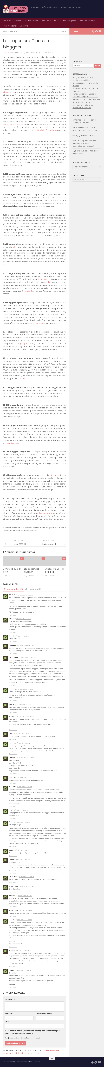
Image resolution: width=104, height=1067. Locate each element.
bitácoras (7, 92)
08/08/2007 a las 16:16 (24, 970)
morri (9, 52)
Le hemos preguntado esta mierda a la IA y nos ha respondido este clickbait (85, 143)
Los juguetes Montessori (84, 135)
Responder (13, 615)
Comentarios (14, 589)
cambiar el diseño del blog (44, 130)
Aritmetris (24, 26)
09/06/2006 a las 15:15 (25, 896)
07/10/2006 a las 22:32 (24, 920)
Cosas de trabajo (87, 20)
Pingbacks (34, 589)
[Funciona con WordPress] (14, 1062)
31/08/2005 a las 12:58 (21, 810)
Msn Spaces (12, 443)
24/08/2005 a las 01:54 (26, 646)
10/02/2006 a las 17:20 (23, 860)
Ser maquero (44, 279)
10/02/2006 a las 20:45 (26, 877)
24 (65, 31)
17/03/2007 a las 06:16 (22, 951)
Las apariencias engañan (31, 570)
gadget (23, 343)
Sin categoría (10, 31)
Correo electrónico (44, 1013)
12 (65, 558)
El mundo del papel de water (85, 96)
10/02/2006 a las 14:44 (22, 850)
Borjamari (55, 475)
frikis (14, 247)
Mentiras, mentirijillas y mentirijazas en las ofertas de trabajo (85, 83)
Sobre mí (7, 20)
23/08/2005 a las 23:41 (22, 636)
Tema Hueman (34, 1062)
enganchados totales (13, 124)
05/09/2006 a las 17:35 (27, 910)
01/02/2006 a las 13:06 (24, 822)
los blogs (40, 323)
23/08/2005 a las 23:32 (23, 619)
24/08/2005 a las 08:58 (25, 689)
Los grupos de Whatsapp (83, 77)
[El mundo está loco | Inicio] (15, 9)
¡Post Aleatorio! (10, 26)
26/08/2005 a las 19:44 (24, 787)
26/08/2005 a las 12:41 (27, 777)
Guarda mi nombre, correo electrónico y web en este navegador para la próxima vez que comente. (33, 1032)
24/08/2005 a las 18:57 (21, 734)
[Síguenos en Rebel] (93, 31)
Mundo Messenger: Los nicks (84, 94)
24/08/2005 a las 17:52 (27, 717)
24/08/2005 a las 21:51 (22, 743)
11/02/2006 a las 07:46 (27, 886)
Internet (17, 20)
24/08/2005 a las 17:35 (23, 704)
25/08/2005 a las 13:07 (26, 758)
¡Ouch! (26, 378)
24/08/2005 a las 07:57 (27, 658)
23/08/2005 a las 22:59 (25, 595)
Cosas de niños (31, 20)
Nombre (9, 1013)
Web (7, 1022)
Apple (47, 282)
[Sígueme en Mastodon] (100, 31)
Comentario (10, 999)
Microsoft (27, 291)
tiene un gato (45, 513)
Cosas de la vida (48, 20)
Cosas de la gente (67, 20)
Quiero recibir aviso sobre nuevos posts (24, 1038)
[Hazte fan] (96, 31)
